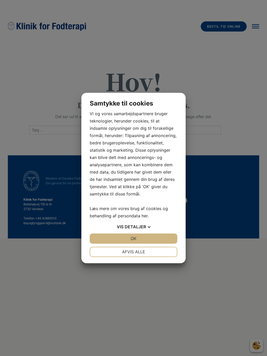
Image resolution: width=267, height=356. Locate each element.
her (145, 215)
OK (133, 238)
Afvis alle (133, 251)
